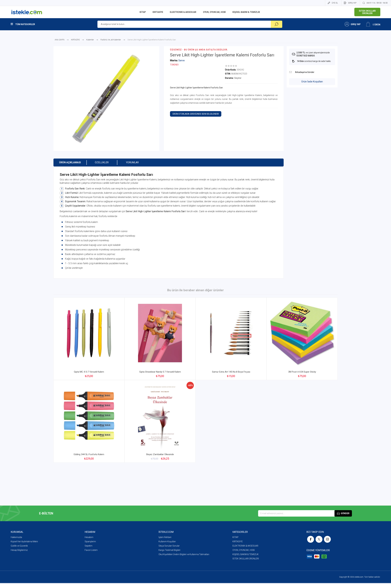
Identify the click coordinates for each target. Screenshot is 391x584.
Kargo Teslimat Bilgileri (169, 550)
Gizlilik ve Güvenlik (19, 546)
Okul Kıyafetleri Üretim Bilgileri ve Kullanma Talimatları (184, 554)
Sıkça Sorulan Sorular (169, 546)
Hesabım (89, 537)
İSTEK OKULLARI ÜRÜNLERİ (245, 558)
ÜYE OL (335, 3)
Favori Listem (91, 550)
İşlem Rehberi (165, 537)
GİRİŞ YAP (352, 3)
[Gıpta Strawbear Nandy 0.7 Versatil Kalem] (160, 339)
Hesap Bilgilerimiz (19, 550)
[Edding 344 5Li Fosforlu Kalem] (89, 421)
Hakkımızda (16, 537)
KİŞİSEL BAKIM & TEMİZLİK (245, 554)
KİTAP (235, 537)
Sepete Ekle (85, 361)
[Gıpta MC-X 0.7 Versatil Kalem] (89, 339)
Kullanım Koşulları (167, 541)
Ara (276, 24)
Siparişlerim (90, 541)
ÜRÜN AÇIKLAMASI (70, 162)
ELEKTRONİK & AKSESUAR (245, 546)
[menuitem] (48, 537)
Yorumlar (132, 162)
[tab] (69, 162)
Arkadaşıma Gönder (290, 72)
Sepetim (88, 546)
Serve (181, 60)
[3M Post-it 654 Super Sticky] (302, 339)
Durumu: (229, 78)
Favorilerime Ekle (115, 361)
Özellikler (102, 162)
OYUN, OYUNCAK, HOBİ (243, 550)
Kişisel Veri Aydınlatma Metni (24, 541)
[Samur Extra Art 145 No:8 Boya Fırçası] (231, 339)
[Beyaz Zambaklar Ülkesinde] (160, 421)
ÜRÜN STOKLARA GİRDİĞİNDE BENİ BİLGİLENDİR (195, 114)
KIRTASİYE (237, 541)
